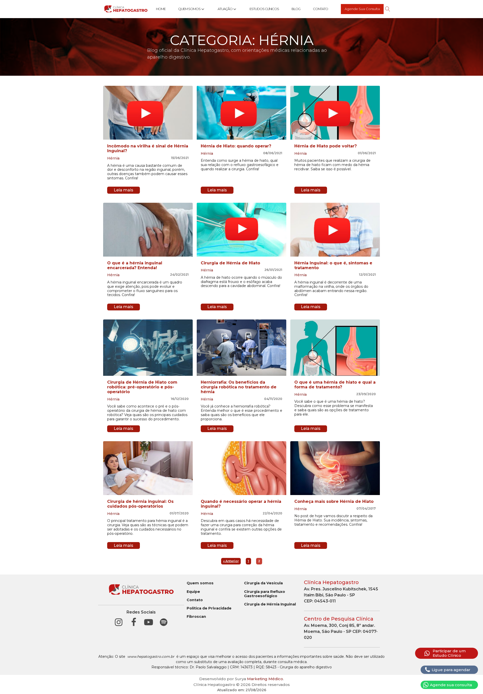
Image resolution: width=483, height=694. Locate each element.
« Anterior (231, 561)
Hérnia (113, 158)
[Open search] (388, 9)
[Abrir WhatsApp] (470, 681)
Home (161, 9)
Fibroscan (196, 617)
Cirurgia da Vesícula (263, 583)
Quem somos (200, 583)
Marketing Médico (265, 678)
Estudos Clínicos (264, 9)
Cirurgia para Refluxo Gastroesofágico (264, 594)
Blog (296, 9)
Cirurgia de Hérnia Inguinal (270, 604)
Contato (320, 9)
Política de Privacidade (209, 608)
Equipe (193, 592)
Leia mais (123, 190)
